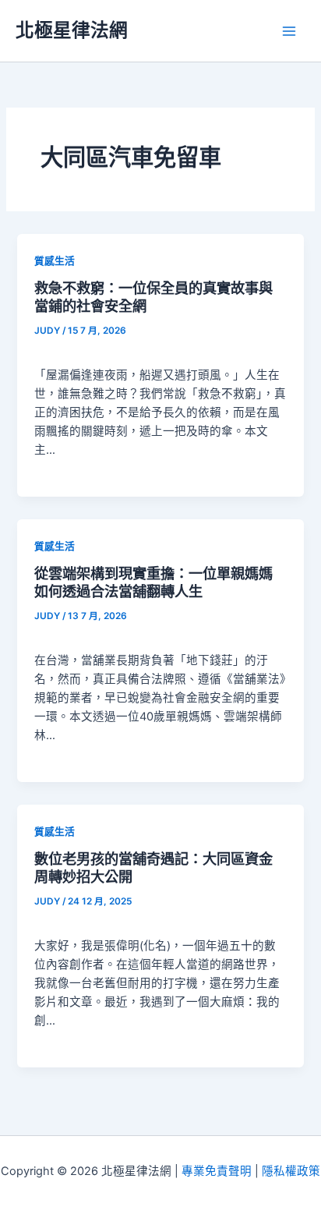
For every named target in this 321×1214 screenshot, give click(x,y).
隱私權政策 (291, 1171)
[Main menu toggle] (289, 31)
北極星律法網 (72, 30)
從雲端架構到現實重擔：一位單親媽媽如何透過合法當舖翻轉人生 (153, 582)
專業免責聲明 (217, 1171)
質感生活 (54, 261)
